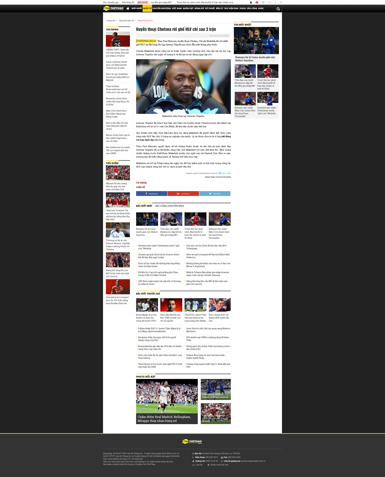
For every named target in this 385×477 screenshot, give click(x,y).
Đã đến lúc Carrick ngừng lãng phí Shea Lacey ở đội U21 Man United (158, 274)
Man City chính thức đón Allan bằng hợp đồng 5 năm (116, 113)
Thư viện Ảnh (231, 8)
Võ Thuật (210, 8)
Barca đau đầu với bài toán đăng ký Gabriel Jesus (117, 125)
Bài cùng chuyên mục (169, 206)
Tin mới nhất (242, 24)
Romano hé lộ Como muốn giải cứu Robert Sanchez (147, 231)
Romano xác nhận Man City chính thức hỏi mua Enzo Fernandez (219, 233)
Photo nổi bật (145, 376)
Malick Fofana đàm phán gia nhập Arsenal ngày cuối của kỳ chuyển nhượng (207, 274)
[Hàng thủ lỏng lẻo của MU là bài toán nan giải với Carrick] (118, 259)
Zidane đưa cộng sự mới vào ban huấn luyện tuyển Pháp (205, 356)
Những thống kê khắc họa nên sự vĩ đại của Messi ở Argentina (208, 265)
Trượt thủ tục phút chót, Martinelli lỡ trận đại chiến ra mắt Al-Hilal (198, 2)
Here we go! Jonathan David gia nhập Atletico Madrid (117, 77)
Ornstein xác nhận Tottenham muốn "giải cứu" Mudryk (159, 247)
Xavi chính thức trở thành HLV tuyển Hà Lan (219, 317)
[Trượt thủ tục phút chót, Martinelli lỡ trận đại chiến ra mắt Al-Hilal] (195, 219)
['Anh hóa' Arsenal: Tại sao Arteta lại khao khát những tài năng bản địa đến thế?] (118, 199)
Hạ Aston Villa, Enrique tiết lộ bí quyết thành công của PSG (157, 339)
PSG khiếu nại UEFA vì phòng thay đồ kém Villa (207, 339)
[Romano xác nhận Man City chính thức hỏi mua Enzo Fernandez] (220, 219)
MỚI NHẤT (137, 8)
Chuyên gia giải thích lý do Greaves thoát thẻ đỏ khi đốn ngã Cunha (158, 256)
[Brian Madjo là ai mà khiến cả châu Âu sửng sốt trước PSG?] (147, 305)
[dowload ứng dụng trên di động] (257, 2)
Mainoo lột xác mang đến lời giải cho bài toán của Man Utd (116, 186)
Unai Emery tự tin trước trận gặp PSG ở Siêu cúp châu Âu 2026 (160, 365)
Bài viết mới (144, 206)
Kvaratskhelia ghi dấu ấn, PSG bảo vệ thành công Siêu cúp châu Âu (160, 347)
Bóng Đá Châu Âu (145, 20)
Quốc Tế (147, 8)
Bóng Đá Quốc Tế (126, 20)
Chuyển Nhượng (161, 8)
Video (243, 8)
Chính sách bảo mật (219, 464)
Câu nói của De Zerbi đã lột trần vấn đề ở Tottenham (206, 247)
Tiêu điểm (112, 163)
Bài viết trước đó (148, 293)
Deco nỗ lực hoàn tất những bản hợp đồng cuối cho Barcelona (159, 265)
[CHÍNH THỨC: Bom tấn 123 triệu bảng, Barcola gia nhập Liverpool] (118, 39)
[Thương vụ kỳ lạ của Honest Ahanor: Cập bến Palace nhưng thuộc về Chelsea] (118, 229)
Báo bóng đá (128, 2)
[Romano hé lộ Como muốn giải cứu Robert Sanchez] (147, 219)
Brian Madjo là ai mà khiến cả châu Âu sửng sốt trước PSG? (146, 317)
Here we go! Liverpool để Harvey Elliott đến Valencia (208, 256)
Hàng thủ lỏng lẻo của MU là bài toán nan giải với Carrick (206, 282)
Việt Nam (177, 8)
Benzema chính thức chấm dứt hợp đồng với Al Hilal (117, 101)
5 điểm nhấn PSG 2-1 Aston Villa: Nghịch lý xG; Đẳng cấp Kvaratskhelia (159, 330)
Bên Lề (219, 8)
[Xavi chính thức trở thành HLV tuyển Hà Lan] (220, 305)
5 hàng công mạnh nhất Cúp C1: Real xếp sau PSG (208, 365)
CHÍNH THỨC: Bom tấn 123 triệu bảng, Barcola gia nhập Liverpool (117, 52)
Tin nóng (112, 29)
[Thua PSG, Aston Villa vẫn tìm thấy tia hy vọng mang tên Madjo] (195, 305)
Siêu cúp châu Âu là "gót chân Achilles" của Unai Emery (160, 356)
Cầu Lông (252, 8)
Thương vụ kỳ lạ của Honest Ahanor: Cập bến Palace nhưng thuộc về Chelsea (118, 245)
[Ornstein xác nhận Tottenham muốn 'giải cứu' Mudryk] (267, 98)
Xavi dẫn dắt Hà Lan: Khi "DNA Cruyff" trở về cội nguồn (170, 317)
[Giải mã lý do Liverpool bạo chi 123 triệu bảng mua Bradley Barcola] (118, 286)
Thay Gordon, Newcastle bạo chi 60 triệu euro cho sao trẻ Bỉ (118, 89)
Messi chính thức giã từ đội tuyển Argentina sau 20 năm (118, 138)
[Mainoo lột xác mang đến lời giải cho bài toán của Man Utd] (118, 172)
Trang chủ (110, 20)
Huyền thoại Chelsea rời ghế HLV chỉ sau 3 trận (176, 29)
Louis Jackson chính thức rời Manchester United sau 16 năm (116, 64)
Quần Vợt (188, 8)
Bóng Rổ (199, 8)
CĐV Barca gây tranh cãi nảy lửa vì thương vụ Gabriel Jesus (159, 282)
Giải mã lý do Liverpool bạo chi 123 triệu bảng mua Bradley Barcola (117, 300)
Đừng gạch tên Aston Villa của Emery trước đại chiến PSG (208, 347)
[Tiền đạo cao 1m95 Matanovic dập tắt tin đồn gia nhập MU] (171, 219)
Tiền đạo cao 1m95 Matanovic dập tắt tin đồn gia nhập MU (171, 231)
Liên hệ (199, 464)
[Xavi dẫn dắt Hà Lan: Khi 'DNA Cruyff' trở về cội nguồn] (171, 305)
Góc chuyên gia (111, 2)
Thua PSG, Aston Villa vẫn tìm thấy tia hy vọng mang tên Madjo (195, 317)
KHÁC (261, 8)
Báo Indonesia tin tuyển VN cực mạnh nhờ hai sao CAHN (118, 150)
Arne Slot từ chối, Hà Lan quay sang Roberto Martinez (208, 330)
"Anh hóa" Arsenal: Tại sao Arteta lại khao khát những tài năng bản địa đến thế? (118, 215)
